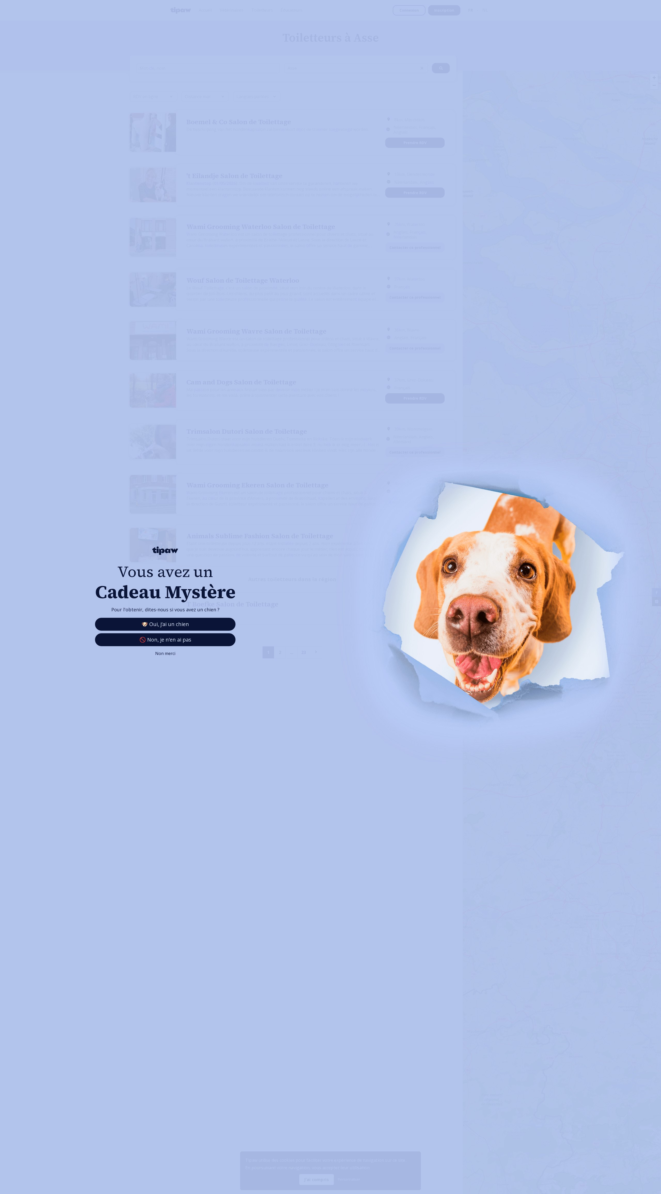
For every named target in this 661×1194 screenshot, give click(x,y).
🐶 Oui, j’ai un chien (165, 624)
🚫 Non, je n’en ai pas (165, 639)
